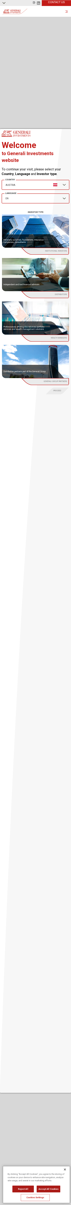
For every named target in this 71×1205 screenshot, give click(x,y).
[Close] (65, 1169)
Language (10, 193)
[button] (34, 3)
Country (10, 180)
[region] (36, 1184)
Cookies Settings (35, 1197)
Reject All (23, 1189)
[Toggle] (66, 11)
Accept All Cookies (48, 1189)
